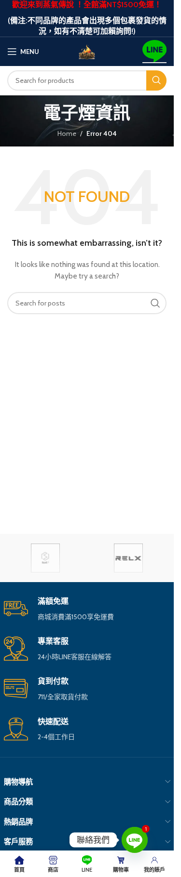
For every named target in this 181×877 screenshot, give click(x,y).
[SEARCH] (156, 80)
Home (66, 133)
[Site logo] (87, 50)
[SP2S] (45, 558)
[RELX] (128, 558)
